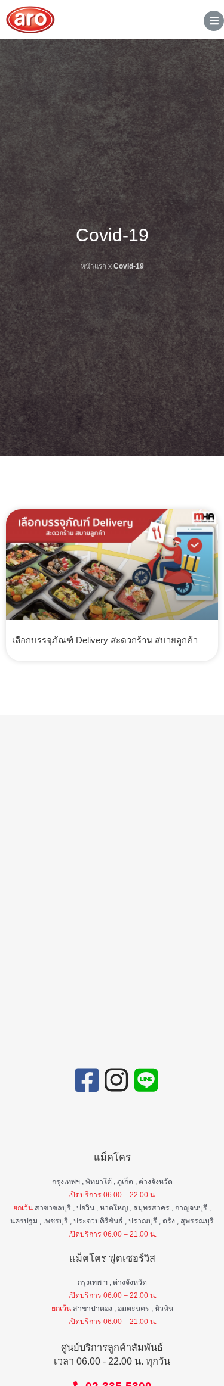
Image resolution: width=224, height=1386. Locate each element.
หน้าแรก (93, 266)
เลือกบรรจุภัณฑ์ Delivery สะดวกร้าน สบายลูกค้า (105, 640)
